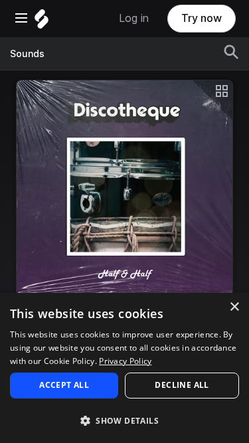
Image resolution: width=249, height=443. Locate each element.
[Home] (41, 22)
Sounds (27, 53)
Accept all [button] (64, 385)
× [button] (234, 307)
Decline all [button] (181, 385)
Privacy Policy (125, 361)
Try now (201, 18)
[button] (124, 420)
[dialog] (124, 368)
